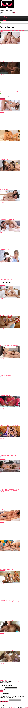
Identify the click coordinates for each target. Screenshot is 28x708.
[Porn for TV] (7, 7)
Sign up (12, 707)
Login (2, 690)
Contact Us (16, 681)
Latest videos (3, 30)
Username (2, 688)
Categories (5, 17)
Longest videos (18, 30)
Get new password (4, 701)
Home (4, 16)
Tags (4, 18)
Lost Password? (6, 690)
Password (2, 689)
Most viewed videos (10, 30)
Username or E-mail (4, 699)
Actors (4, 20)
